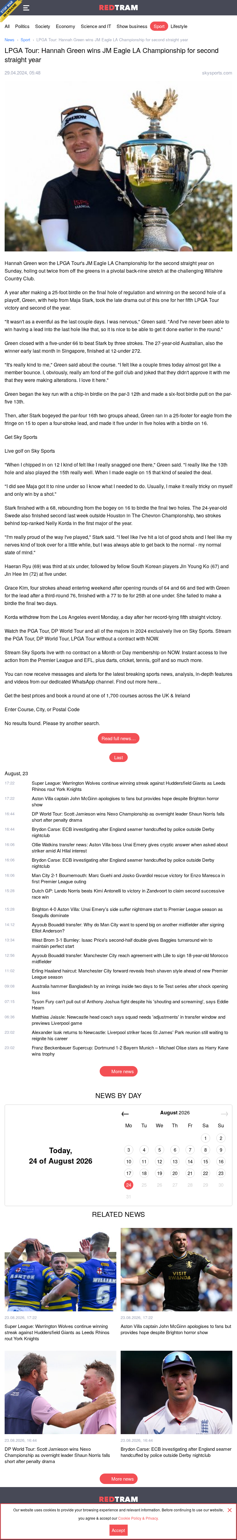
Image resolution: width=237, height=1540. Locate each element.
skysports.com (217, 72)
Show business (132, 26)
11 (144, 1161)
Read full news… (119, 738)
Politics (22, 26)
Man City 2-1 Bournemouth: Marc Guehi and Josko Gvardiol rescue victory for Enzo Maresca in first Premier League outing (128, 878)
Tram (118, 7)
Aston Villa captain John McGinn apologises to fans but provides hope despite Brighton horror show (125, 801)
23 (220, 1173)
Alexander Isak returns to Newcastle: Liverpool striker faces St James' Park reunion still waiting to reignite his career (130, 1035)
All (7, 26)
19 (159, 1173)
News (10, 39)
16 (220, 1161)
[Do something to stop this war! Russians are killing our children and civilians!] (11, 11)
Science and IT (96, 26)
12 (159, 1161)
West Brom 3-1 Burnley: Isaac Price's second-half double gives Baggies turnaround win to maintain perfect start (122, 942)
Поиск (229, 7)
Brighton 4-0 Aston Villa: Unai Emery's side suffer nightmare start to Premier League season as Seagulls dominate (127, 912)
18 (144, 1173)
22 (205, 1173)
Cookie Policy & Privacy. (138, 1518)
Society (42, 26)
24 (128, 1184)
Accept (118, 1530)
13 (175, 1161)
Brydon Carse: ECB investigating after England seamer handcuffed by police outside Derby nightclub (123, 832)
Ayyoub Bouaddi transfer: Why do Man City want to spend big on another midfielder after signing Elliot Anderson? (128, 927)
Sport (159, 26)
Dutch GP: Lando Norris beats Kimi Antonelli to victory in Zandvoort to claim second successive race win (128, 893)
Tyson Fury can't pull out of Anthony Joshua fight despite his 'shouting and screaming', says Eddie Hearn (130, 1004)
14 (190, 1161)
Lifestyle (179, 26)
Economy (65, 26)
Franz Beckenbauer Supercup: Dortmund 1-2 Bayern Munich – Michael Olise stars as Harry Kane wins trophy (130, 1050)
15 (205, 1161)
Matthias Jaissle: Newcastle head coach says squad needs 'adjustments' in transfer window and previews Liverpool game (128, 1019)
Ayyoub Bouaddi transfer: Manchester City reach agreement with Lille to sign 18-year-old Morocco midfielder (130, 958)
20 (175, 1173)
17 (128, 1173)
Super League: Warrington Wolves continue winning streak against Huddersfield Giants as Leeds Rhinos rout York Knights (129, 786)
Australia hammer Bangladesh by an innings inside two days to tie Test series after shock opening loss (130, 989)
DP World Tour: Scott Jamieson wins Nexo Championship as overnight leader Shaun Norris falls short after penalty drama (128, 816)
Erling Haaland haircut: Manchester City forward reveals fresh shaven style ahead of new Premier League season (130, 973)
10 (128, 1161)
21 (190, 1173)
